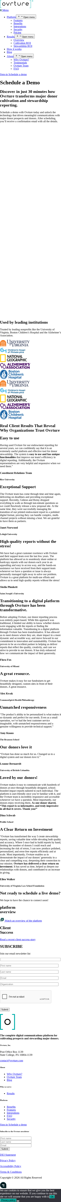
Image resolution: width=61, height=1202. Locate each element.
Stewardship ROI (23, 46)
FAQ (16, 68)
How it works (14, 49)
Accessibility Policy (10, 1166)
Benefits (18, 23)
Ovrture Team (21, 65)
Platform (11, 17)
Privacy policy (8, 1200)
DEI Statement (8, 1154)
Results (11, 36)
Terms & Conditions (11, 1171)
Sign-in (4, 74)
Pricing (17, 32)
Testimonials (20, 62)
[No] (18, 1200)
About (10, 56)
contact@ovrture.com (11, 1060)
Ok (52, 1196)
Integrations (20, 26)
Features (18, 20)
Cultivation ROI (22, 43)
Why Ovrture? (21, 59)
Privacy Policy (8, 1160)
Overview (19, 40)
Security (18, 29)
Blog (9, 52)
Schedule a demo (17, 74)
